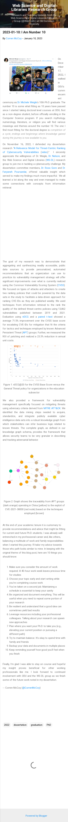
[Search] (63, 7)
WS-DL (50, 160)
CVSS (61, 285)
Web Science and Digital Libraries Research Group (34, 7)
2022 (6, 724)
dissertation (20, 724)
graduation (36, 724)
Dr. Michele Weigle (27, 102)
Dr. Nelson (54, 156)
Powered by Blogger (36, 815)
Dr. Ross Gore (49, 167)
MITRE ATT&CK (52, 408)
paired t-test (45, 316)
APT (25, 332)
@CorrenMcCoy (31, 687)
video (44, 152)
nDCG (25, 316)
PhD (49, 724)
